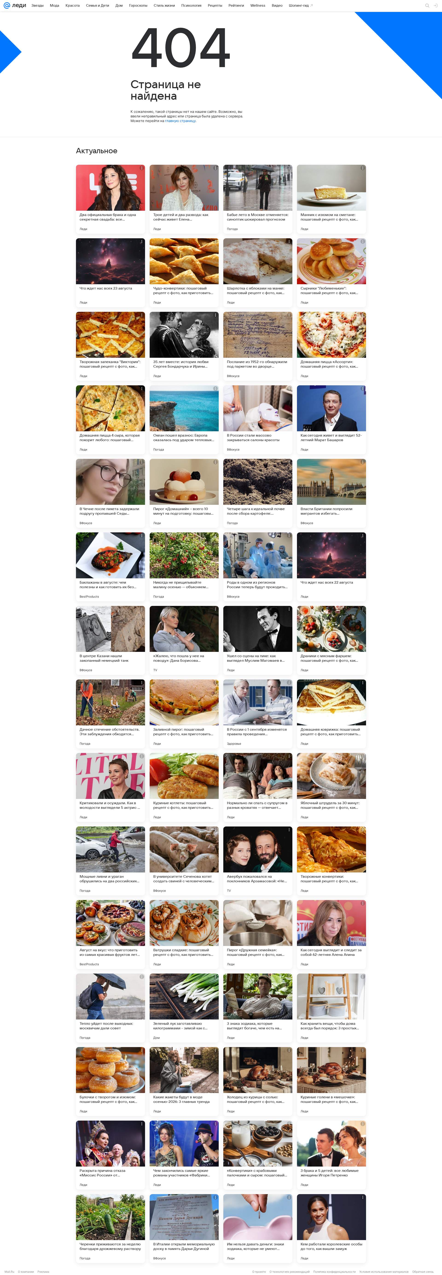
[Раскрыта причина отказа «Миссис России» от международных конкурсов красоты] (110, 1155)
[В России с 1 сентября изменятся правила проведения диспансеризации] (257, 713)
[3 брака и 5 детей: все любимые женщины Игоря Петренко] (331, 1155)
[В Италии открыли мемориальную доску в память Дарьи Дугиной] (184, 1228)
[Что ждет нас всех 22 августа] (331, 566)
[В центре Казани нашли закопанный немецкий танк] (110, 640)
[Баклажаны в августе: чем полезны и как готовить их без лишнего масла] (110, 566)
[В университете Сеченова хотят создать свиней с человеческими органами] (184, 860)
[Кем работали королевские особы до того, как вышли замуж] (331, 1228)
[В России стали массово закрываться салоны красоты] (257, 419)
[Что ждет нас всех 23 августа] (110, 272)
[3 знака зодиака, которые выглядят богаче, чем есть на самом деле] (257, 1008)
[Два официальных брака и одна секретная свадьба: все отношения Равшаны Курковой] (110, 199)
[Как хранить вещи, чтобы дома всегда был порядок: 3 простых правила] (331, 1008)
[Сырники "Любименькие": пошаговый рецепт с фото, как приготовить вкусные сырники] (331, 272)
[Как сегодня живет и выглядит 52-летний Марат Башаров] (331, 419)
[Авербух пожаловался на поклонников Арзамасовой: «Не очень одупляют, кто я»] (257, 860)
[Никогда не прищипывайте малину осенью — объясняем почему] (184, 566)
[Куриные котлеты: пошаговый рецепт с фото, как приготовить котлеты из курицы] (184, 787)
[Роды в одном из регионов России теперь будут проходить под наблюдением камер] (257, 566)
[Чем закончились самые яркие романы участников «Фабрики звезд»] (184, 1155)
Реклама (43, 1271)
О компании (26, 1271)
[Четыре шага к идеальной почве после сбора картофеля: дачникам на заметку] (257, 493)
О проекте (259, 1271)
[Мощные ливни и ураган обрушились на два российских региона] (110, 860)
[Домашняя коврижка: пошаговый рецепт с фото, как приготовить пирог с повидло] (331, 713)
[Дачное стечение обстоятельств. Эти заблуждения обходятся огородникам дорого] (110, 713)
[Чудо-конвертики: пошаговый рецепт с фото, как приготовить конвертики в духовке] (184, 272)
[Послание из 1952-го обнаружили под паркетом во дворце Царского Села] (257, 346)
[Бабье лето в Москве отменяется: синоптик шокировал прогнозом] (257, 199)
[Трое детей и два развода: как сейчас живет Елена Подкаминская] (184, 199)
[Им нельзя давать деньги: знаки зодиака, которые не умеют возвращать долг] (257, 1228)
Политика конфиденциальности (334, 1271)
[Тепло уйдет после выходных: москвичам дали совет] (110, 1008)
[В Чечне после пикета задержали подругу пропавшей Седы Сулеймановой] (110, 493)
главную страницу (180, 121)
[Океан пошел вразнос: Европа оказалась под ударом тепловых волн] (184, 419)
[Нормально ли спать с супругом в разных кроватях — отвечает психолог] (257, 787)
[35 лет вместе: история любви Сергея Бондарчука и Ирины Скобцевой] (184, 346)
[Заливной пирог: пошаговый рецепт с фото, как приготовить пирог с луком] (184, 713)
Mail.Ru (9, 1271)
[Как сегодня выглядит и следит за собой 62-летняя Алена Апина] (331, 934)
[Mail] (7, 5)
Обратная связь (423, 1271)
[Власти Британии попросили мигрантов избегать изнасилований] (331, 493)
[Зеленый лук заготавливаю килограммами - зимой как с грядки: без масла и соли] (184, 1008)
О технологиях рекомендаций (290, 1271)
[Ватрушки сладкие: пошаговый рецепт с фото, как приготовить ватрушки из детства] (184, 934)
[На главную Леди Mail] (18, 5)
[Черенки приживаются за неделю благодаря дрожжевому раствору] (110, 1228)
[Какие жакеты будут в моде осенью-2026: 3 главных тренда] (184, 1081)
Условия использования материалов (384, 1271)
